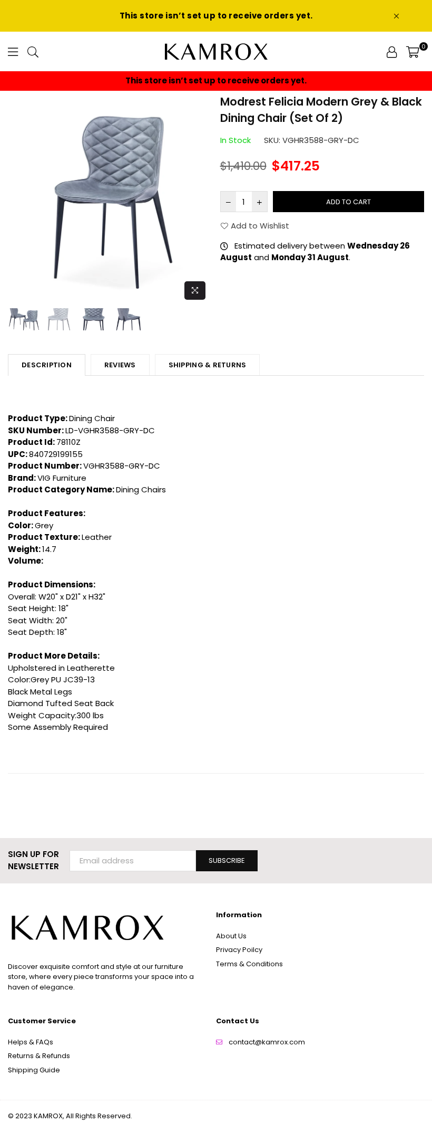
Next (203, 199)
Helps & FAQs (30, 1042)
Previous (17, 199)
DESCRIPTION (47, 365)
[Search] (33, 52)
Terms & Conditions (249, 964)
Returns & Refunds (39, 1056)
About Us (231, 936)
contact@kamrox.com (267, 1042)
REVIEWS (120, 365)
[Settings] (391, 52)
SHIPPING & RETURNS (208, 365)
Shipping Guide (34, 1070)
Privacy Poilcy (239, 950)
